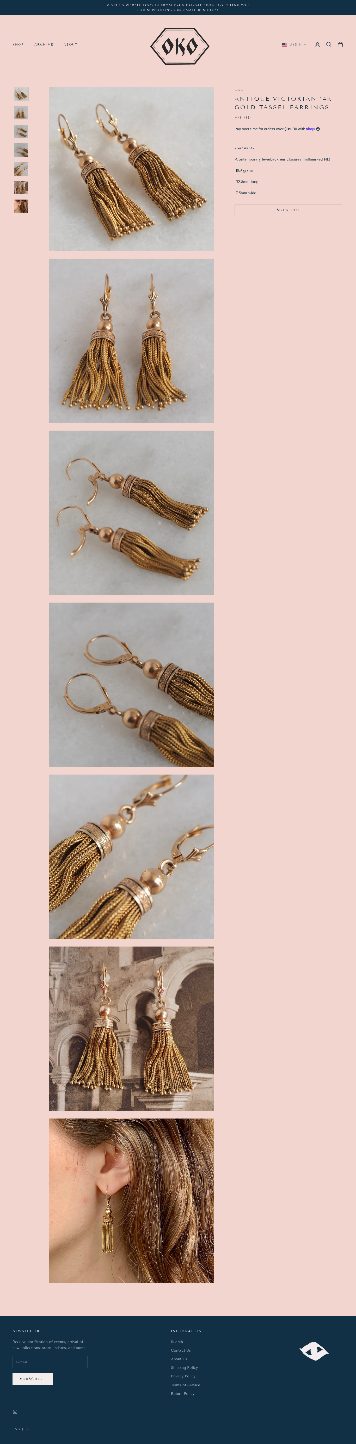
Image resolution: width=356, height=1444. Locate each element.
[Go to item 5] (21, 169)
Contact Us (181, 1350)
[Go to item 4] (21, 150)
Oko (239, 90)
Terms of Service (185, 1385)
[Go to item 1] (21, 94)
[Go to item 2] (21, 112)
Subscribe (32, 1379)
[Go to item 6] (21, 187)
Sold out (288, 210)
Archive (43, 44)
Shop (18, 44)
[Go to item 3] (21, 131)
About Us (179, 1359)
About (71, 44)
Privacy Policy (183, 1376)
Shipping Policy (184, 1367)
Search (177, 1342)
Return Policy (182, 1393)
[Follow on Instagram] (15, 1411)
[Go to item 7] (21, 206)
